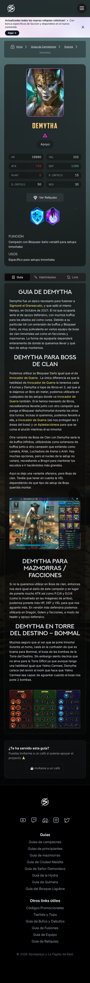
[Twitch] (34, 820)
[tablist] (45, 277)
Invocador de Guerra (23, 378)
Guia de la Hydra (45, 875)
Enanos (68, 46)
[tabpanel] (45, 508)
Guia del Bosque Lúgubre (45, 889)
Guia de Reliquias (45, 941)
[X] (67, 820)
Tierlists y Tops (45, 914)
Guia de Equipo (45, 934)
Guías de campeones (45, 842)
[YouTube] (23, 820)
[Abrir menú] (82, 8)
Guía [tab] (20, 277)
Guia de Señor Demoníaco (45, 869)
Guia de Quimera (45, 882)
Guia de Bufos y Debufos (45, 921)
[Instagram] (56, 820)
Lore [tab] (75, 277)
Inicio (19, 46)
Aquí (12, 32)
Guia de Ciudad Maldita (45, 862)
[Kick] (45, 820)
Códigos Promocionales (45, 908)
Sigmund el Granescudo (25, 305)
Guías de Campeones (43, 46)
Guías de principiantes (45, 848)
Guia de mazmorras (45, 855)
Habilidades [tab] (47, 277)
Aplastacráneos (48, 424)
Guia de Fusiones (45, 928)
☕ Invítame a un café (45, 768)
